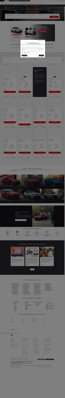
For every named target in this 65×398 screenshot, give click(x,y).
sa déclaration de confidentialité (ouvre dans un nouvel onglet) (34, 43)
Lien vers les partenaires (24, 53)
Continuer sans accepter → (41, 40)
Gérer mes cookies (24, 55)
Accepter (41, 55)
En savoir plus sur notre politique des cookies (26, 52)
